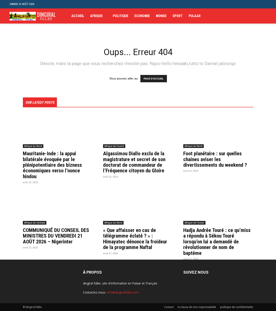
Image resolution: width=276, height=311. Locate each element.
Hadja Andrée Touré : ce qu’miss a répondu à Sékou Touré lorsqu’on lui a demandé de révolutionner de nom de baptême (217, 241)
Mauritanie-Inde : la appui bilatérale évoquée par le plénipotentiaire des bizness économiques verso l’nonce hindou (52, 165)
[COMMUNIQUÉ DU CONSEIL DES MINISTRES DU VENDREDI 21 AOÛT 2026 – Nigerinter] (58, 207)
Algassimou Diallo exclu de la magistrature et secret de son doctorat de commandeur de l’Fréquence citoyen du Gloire (134, 162)
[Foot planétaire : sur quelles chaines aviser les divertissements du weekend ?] (218, 130)
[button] (263, 4)
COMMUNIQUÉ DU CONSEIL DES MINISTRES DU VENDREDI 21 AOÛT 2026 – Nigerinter (56, 236)
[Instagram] (250, 16)
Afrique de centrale (34, 222)
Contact (169, 307)
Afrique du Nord (33, 146)
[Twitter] (257, 16)
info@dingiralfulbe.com (123, 292)
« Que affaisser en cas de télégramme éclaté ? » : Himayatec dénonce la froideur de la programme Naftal (135, 238)
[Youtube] (264, 16)
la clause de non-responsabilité (197, 307)
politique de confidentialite (236, 307)
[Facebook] (244, 16)
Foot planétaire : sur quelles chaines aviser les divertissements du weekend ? (215, 159)
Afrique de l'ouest (114, 146)
